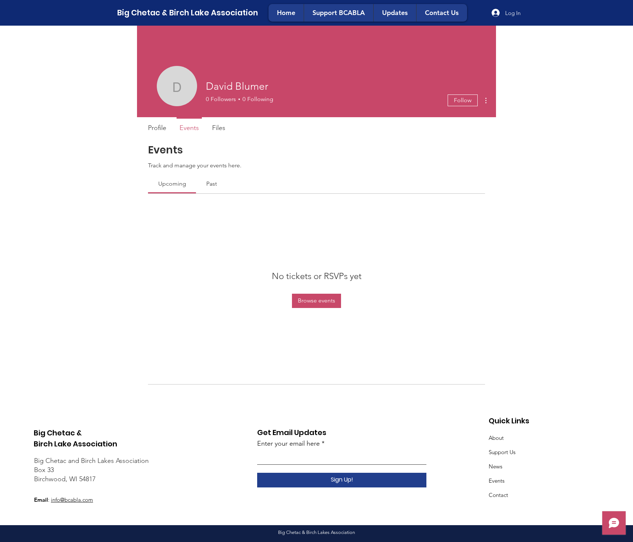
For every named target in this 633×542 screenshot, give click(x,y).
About (496, 437)
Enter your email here (288, 443)
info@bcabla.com (72, 499)
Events (496, 480)
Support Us (502, 452)
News (495, 466)
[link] (172, 183)
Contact (498, 494)
